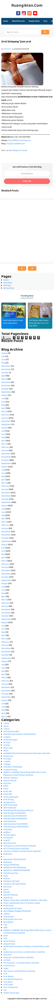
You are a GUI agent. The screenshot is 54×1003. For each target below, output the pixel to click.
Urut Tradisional (10, 987)
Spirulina (7, 955)
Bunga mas (8, 756)
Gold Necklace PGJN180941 (15, 824)
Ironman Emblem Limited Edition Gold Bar (22, 851)
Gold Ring (7, 830)
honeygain (8, 838)
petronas (7, 887)
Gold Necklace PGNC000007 (16, 827)
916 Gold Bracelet (11, 732)
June (3, 360)
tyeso (5, 968)
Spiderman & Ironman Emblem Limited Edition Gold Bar (26, 948)
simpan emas (9, 944)
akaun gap (8, 748)
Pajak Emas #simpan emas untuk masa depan (13, 322)
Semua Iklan (8, 288)
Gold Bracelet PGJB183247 (15, 816)
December (5, 366)
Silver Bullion (9, 941)
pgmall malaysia (10, 895)
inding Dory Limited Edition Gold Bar (19, 846)
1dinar (6, 726)
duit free (7, 783)
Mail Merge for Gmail (18, 150)
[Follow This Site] (29, 12)
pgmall (6, 892)
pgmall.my (8, 898)
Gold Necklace (9, 821)
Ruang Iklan (8, 917)
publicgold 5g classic (12, 908)
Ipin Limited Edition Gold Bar (16, 849)
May (3, 363)
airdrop (6, 745)
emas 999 (7, 794)
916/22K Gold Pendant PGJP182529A (19, 734)
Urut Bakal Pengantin (13, 979)
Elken (5, 786)
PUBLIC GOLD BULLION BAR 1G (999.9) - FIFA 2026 (25, 900)
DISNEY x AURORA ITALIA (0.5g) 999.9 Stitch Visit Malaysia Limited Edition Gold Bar (24, 774)
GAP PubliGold (9, 808)
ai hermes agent (10, 740)
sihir (5, 938)
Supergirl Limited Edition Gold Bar (18, 958)
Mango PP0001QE (11, 865)
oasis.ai (6, 879)
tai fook (6, 960)
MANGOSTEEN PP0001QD (14, 868)
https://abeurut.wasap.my (19, 140)
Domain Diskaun (10, 778)
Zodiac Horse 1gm (11, 993)
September (6, 392)
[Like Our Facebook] (18, 12)
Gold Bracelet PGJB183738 (15, 819)
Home (5, 21)
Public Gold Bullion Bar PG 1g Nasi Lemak (21, 903)
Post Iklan (7, 283)
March (4, 379)
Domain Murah (10, 781)
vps (5, 990)
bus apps (7, 759)
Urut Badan (8, 977)
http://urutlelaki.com (16, 144)
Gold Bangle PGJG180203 (14, 813)
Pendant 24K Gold (11, 881)
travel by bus (9, 966)
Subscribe (27, 181)
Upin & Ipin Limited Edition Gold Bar (19, 971)
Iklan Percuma (9, 843)
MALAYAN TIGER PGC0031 (14, 860)
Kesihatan (7, 854)
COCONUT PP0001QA (12, 767)
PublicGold (8, 906)
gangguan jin (9, 802)
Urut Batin (8, 982)
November (6, 369)
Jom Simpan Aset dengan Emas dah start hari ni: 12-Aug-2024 (39, 323)
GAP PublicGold (10, 805)
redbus (6, 914)
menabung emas (10, 873)
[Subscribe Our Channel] (35, 12)
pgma (6, 889)
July (3, 356)
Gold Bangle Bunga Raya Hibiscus (18, 810)
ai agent (7, 737)
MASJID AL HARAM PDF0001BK (16, 870)
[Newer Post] (22, 268)
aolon (6, 751)
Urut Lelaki (8, 985)
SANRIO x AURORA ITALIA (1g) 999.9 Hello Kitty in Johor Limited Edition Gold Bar (27, 932)
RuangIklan (8, 922)
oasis (5, 876)
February (5, 415)
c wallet (6, 762)
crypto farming (10, 770)
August (4, 353)
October (5, 373)
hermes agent (9, 835)
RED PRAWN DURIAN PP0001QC (17, 911)
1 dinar (6, 723)
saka (5, 928)
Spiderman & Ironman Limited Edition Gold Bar (24, 952)
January (4, 418)
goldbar (6, 832)
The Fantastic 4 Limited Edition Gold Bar (21, 963)
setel (5, 936)
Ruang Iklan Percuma (12, 919)
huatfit (6, 840)
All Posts (7, 286)
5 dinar (6, 729)
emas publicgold (10, 797)
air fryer (6, 743)
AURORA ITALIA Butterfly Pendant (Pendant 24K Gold (26, 753)
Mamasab (7, 862)
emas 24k (7, 791)
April (3, 376)
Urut (5, 974)
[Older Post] (32, 268)
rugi (5, 925)
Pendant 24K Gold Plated (14, 884)
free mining (8, 800)
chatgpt (7, 764)
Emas (5, 789)
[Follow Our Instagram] (23, 12)
